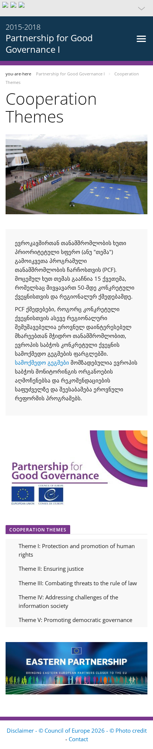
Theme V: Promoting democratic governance (75, 619)
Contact (78, 739)
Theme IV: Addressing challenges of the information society (68, 601)
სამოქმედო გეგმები (42, 362)
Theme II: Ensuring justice (51, 568)
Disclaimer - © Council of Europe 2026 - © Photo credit (77, 730)
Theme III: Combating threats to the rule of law (78, 583)
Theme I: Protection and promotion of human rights (77, 550)
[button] (76, 8)
